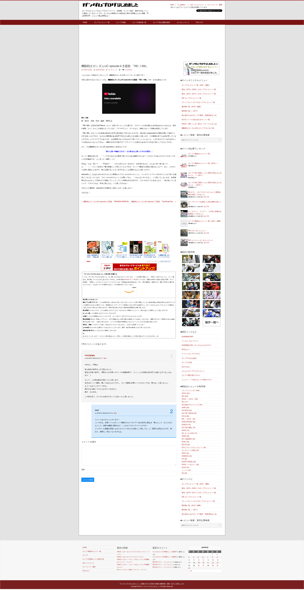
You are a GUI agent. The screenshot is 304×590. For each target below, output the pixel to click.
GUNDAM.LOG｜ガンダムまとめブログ (196, 345)
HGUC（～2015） (190, 399)
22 (213, 563)
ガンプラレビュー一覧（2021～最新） (196, 85)
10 (189, 560)
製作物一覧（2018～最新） (192, 106)
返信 (105, 358)
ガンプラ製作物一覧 (139, 22)
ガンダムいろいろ (183, 22)
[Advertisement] (128, 43)
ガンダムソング (112, 70)
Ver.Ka (185, 467)
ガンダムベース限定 (190, 450)
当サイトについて (197, 4)
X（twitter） (182, 4)
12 (199, 560)
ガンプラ (206, 197)
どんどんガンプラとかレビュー (193, 371)
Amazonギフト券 (129, 279)
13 (203, 560)
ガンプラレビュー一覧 (101, 22)
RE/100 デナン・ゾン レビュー (162, 562)
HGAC (185, 442)
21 (208, 563)
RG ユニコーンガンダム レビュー (200, 240)
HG (184, 473)
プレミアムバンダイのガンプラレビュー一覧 (198, 102)
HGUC (186, 393)
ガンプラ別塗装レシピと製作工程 (93, 559)
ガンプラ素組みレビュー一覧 (199, 153)
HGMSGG (187, 456)
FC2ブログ (199, 22)
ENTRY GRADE (189, 461)
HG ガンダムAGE (189, 433)
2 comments (128, 70)
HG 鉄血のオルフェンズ (192, 404)
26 (199, 565)
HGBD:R (186, 424)
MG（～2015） (188, 419)
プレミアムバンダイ (191, 390)
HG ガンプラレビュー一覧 (191, 98)
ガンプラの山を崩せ (189, 358)
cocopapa (90, 355)
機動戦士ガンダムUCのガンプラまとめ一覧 (198, 128)
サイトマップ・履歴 (214, 4)
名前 (83, 469)
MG (185, 396)
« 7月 (190, 571)
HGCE (185, 430)
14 (208, 560)
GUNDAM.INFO (187, 336)
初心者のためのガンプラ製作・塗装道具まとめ (199, 115)
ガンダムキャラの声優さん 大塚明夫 (165, 557)
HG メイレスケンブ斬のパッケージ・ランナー (132, 569)
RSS (172, 4)
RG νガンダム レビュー (197, 230)
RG (185, 402)
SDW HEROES (188, 422)
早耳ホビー (186, 349)
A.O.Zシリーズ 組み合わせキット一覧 (196, 119)
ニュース (186, 470)
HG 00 (185, 416)
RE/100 (186, 444)
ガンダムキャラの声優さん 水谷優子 (165, 552)
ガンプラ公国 (187, 362)
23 (217, 563)
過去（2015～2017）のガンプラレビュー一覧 (199, 93)
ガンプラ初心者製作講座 (161, 22)
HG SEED (187, 410)
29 (213, 565)
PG (184, 459)
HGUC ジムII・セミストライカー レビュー (130, 557)
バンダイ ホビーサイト (190, 341)
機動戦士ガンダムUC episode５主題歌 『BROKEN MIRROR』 (105, 201)
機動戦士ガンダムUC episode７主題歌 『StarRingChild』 (153, 201)
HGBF (185, 407)
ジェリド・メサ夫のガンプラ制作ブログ (197, 379)
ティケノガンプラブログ (191, 353)
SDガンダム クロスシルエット (194, 447)
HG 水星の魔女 (188, 427)
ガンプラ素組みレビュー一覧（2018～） (203, 163)
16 (217, 560)
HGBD (185, 436)
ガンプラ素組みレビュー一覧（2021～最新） (205, 221)
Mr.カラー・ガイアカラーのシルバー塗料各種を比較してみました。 (204, 193)
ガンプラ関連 (121, 22)
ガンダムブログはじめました (150, 586)
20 (203, 563)
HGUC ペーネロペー (190, 464)
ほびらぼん (186, 366)
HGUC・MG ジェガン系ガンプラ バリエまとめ (199, 124)
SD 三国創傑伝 (188, 439)
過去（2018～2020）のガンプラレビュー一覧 (199, 89)
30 (217, 565)
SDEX (185, 453)
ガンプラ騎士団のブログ (191, 375)
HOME (85, 22)
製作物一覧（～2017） (190, 111)
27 (203, 565)
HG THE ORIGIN (189, 413)
